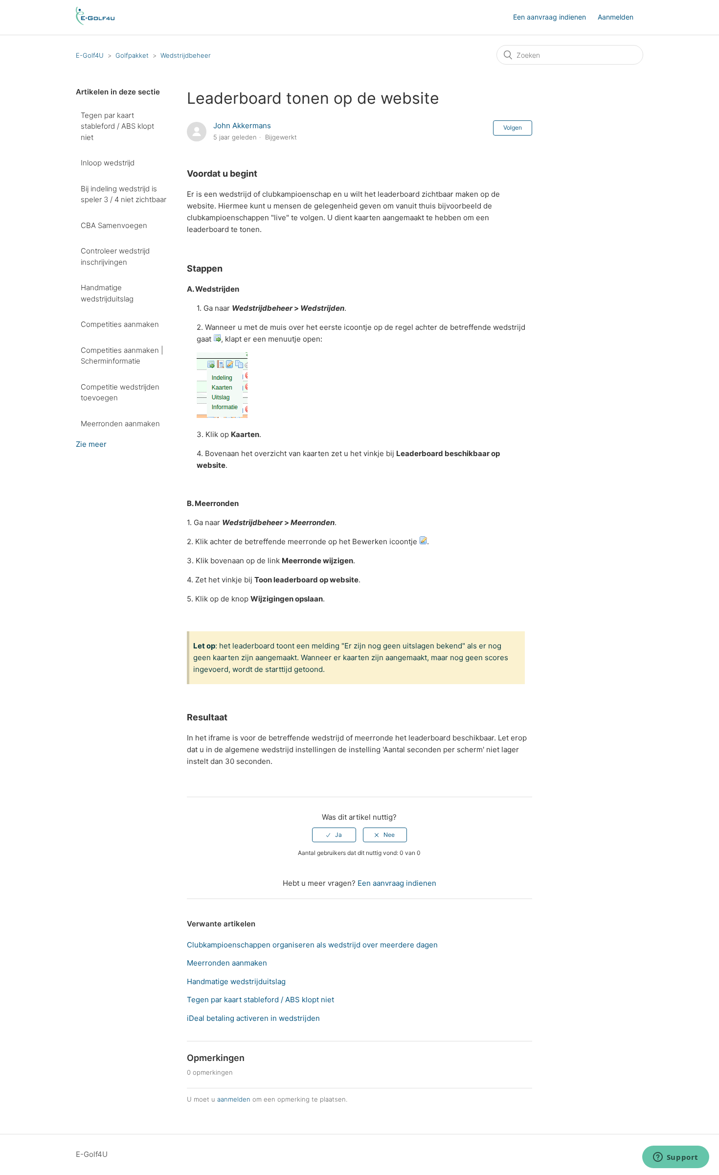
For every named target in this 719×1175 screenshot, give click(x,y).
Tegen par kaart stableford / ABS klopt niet (117, 126)
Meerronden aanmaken (120, 423)
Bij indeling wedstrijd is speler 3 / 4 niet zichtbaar (123, 194)
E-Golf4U (90, 55)
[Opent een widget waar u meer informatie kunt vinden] (675, 1158)
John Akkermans (242, 125)
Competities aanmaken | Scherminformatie (122, 356)
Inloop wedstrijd (108, 162)
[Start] (95, 22)
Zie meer (91, 444)
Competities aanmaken (120, 324)
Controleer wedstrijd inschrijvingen (115, 256)
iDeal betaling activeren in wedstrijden (253, 1018)
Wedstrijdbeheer (185, 55)
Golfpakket (132, 55)
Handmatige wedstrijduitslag (107, 293)
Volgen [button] (512, 127)
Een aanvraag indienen (549, 17)
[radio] (334, 835)
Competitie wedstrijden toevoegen (120, 392)
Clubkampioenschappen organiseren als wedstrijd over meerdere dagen (312, 944)
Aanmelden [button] (615, 17)
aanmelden (233, 1099)
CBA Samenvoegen (114, 225)
